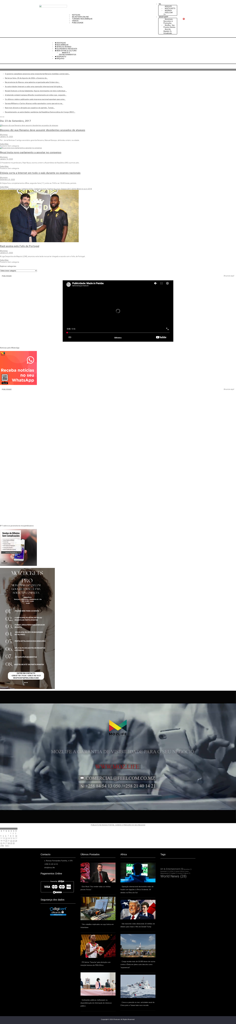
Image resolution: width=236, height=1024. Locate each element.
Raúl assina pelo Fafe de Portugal (19, 246)
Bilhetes (118, 338)
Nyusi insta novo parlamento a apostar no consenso (30, 152)
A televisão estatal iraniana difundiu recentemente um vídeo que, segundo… (35, 95)
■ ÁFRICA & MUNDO (63, 47)
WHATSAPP (163, 17)
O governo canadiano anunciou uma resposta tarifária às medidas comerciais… (37, 74)
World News (173, 876)
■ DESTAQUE (60, 43)
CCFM (172, 871)
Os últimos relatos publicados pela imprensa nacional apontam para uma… (35, 99)
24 (16, 841)
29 (11, 843)
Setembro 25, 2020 (7, 180)
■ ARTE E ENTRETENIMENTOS (67, 54)
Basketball (164, 871)
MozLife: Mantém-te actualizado (167, 31)
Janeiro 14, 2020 (6, 159)
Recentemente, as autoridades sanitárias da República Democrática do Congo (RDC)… (40, 112)
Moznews (4, 135)
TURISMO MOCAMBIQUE (82, 19)
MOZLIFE (168, 6)
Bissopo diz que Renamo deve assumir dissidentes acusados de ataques (42, 130)
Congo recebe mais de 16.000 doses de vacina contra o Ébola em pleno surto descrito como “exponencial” (137, 964)
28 (9, 843)
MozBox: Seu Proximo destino (169, 26)
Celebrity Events (40, 189)
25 (1, 843)
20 (6, 841)
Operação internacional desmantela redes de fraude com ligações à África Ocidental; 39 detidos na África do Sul (136, 889)
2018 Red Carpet (14, 189)
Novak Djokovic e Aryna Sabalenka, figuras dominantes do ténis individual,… (36, 91)
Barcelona (188, 869)
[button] (167, 4)
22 (11, 841)
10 (16, 836)
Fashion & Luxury (53, 189)
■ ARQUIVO (59, 58)
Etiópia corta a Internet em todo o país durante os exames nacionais (40, 172)
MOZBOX (168, 10)
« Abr (2, 846)
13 (6, 838)
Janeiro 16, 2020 (6, 137)
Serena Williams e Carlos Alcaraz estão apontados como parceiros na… (34, 103)
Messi (187, 873)
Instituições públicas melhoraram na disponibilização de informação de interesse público (96, 1003)
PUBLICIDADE (77, 23)
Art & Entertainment (171, 869)
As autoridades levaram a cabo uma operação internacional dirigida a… (34, 87)
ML (160, 4)
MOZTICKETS (170, 8)
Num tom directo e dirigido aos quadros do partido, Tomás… (30, 108)
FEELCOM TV (168, 13)
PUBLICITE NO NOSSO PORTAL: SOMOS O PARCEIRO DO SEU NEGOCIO (118, 825)
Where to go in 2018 (84, 189)
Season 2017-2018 (68, 189)
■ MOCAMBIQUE (62, 45)
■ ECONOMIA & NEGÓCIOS (66, 49)
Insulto (181, 873)
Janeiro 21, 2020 (6, 253)
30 (14, 843)
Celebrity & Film (27, 189)
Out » (7, 846)
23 (14, 841)
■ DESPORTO (61, 57)
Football (174, 873)
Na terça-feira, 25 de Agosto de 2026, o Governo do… (26, 78)
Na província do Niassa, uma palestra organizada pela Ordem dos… (32, 82)
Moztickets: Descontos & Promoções (168, 21)
